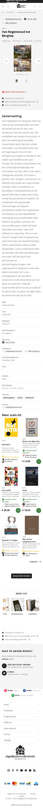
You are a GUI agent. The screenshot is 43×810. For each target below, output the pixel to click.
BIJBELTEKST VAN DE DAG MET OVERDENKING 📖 (17, 1)
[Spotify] (30, 770)
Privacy (32, 794)
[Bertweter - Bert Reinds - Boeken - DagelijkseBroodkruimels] (11, 427)
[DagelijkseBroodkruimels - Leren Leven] (2, 12)
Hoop (24, 490)
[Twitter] (26, 770)
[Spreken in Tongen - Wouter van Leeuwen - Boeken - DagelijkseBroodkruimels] (11, 525)
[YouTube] (21, 770)
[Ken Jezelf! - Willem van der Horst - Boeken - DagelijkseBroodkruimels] (11, 476)
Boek (4, 28)
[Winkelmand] (40, 6)
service (5, 659)
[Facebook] (13, 770)
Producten (10, 12)
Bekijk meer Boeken (21, 576)
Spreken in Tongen (10, 540)
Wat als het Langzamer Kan (29, 540)
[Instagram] (8, 770)
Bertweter (6, 444)
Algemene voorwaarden (17, 794)
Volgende (33, 561)
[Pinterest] (17, 770)
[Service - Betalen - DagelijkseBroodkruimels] (7, 784)
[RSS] (34, 770)
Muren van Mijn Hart (31, 441)
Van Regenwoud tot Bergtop (26, 12)
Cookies (22, 796)
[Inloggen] (35, 6)
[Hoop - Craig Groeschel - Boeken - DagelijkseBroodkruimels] (31, 476)
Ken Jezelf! (6, 490)
